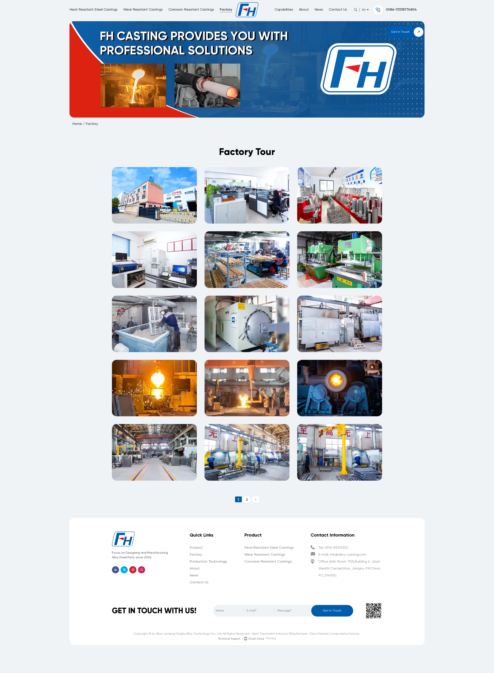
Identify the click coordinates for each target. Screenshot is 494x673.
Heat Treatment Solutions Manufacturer (280, 633)
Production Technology (208, 561)
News (319, 9)
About (304, 9)
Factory (226, 9)
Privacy (271, 638)
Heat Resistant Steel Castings (93, 9)
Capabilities (284, 9)
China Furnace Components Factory (334, 633)
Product (196, 547)
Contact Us (338, 9)
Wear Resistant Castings (143, 9)
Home (77, 124)
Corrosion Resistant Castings (191, 9)
